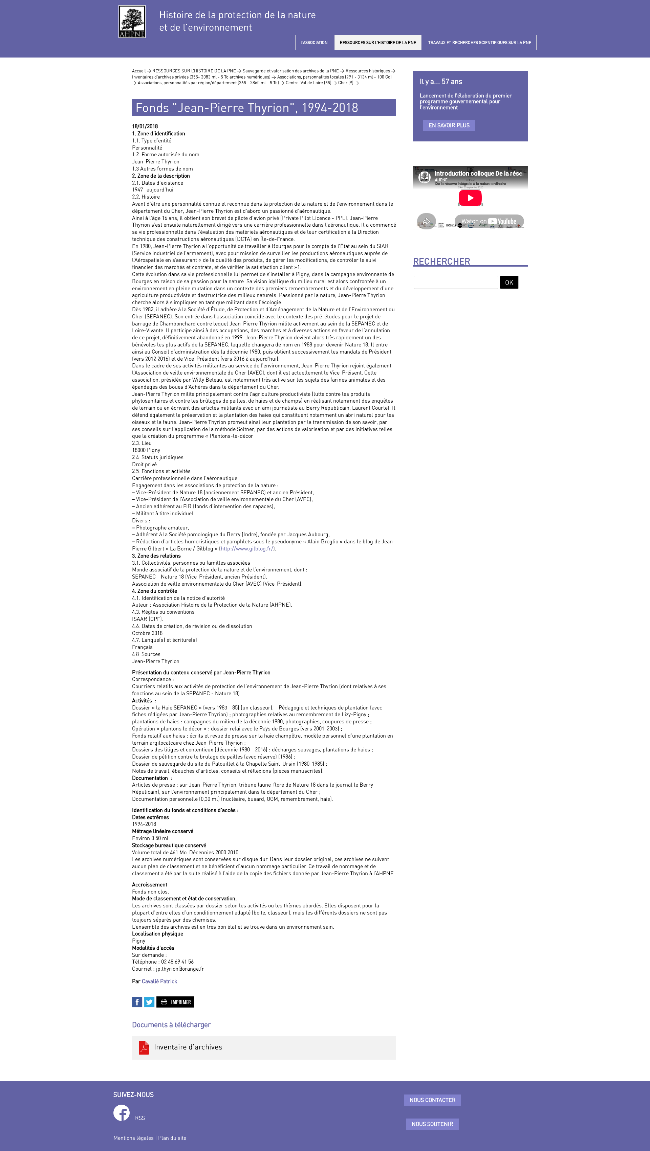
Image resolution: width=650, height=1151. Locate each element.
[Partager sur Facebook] (137, 1001)
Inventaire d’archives (186, 1047)
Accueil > (142, 70)
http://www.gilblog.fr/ (247, 548)
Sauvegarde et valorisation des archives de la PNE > (293, 70)
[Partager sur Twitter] (149, 1001)
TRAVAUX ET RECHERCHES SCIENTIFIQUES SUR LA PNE (479, 42)
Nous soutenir (432, 1124)
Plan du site (172, 1137)
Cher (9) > (348, 82)
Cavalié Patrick (159, 981)
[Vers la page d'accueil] (132, 21)
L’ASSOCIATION (314, 42)
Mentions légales (133, 1137)
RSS (140, 1117)
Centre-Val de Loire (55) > (311, 82)
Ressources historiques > (370, 70)
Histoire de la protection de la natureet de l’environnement (237, 21)
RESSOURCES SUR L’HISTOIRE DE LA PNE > (196, 70)
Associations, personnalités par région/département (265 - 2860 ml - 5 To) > (211, 82)
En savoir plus (449, 125)
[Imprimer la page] (175, 1001)
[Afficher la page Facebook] (121, 1114)
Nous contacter (433, 1100)
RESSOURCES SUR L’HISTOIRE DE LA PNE (378, 42)
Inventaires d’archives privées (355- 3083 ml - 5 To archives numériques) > (204, 77)
